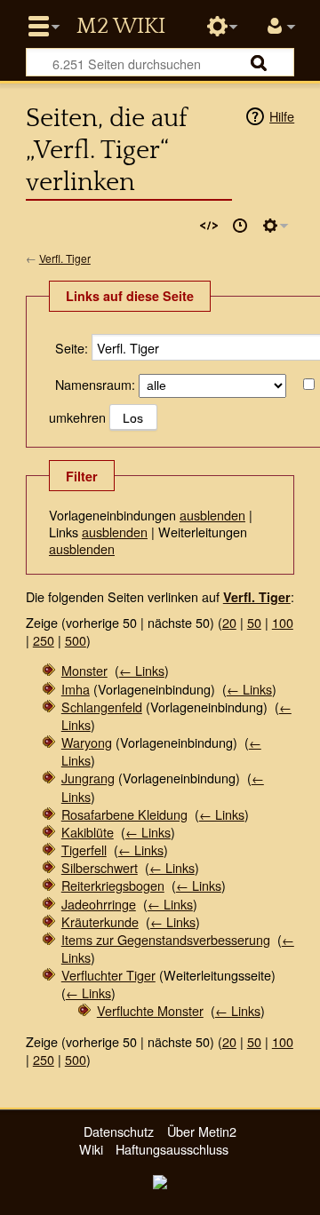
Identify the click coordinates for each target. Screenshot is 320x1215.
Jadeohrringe (98, 903)
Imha (75, 688)
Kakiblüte (87, 831)
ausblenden (212, 514)
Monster (84, 670)
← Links (141, 670)
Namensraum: (95, 384)
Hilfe (281, 116)
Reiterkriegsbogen (112, 885)
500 (75, 640)
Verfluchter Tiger (108, 974)
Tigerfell (84, 849)
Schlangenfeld (101, 706)
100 (282, 622)
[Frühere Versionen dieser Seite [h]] (240, 225)
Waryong (86, 742)
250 (43, 640)
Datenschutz (119, 1131)
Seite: (71, 347)
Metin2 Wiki (120, 27)
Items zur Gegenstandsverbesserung (165, 939)
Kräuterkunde (100, 921)
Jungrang (88, 777)
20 (229, 622)
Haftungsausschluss (172, 1149)
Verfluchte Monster (150, 1010)
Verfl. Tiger (65, 258)
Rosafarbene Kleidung (124, 814)
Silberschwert (99, 867)
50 (254, 622)
